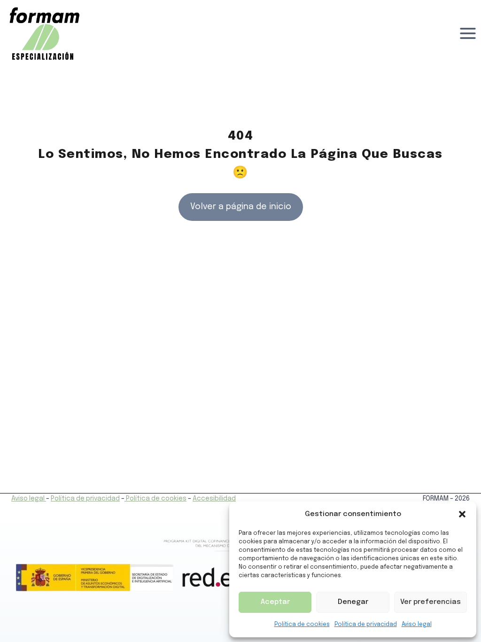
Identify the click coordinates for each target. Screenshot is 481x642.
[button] (462, 514)
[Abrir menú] (467, 34)
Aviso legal (417, 624)
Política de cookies (302, 624)
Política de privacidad (365, 624)
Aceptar (275, 602)
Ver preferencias (430, 602)
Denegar (353, 602)
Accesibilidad (214, 498)
